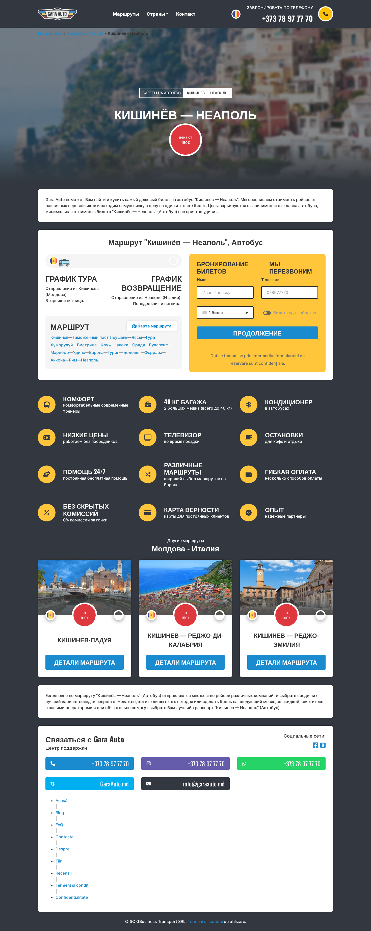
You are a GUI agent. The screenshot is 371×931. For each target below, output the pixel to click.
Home (43, 33)
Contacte (64, 836)
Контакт (185, 14)
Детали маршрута (84, 662)
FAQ (59, 824)
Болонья (132, 352)
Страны (156, 14)
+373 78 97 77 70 (287, 18)
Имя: (201, 279)
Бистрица (87, 344)
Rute (58, 33)
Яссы (136, 337)
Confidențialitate (72, 897)
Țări (59, 860)
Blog (60, 812)
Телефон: (270, 279)
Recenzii (64, 873)
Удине (79, 352)
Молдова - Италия (85, 33)
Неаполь (89, 359)
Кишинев (59, 337)
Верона (96, 352)
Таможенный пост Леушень (99, 337)
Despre (62, 848)
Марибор (59, 352)
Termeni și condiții (73, 885)
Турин (113, 352)
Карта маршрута (154, 325)
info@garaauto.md (204, 783)
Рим (73, 359)
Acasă (61, 800)
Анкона (57, 359)
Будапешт (158, 344)
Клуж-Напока (114, 344)
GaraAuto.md (114, 783)
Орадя (138, 344)
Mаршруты (126, 14)
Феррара (153, 352)
